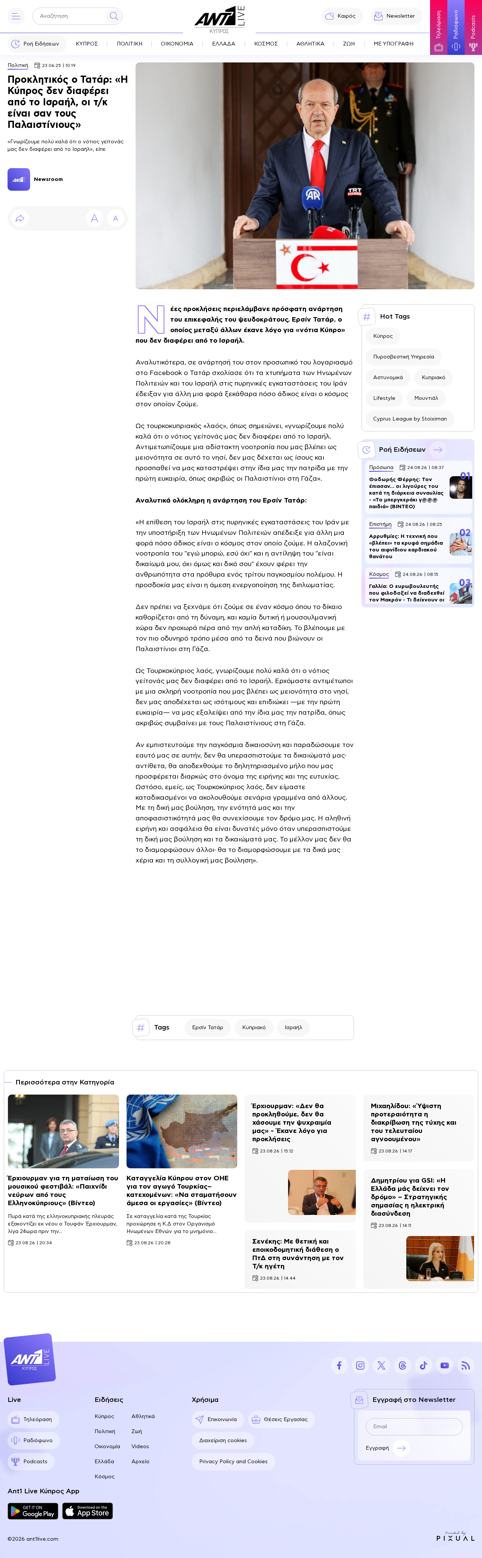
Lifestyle (384, 398)
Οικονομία (107, 1446)
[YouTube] (444, 1365)
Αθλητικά (143, 1416)
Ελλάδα (104, 1461)
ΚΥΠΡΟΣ (87, 44)
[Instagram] (360, 1365)
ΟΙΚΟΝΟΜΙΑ (177, 44)
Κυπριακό (254, 1027)
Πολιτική (18, 65)
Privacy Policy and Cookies (233, 1461)
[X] (381, 1365)
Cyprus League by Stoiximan (410, 419)
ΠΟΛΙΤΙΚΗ (129, 44)
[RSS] (465, 1365)
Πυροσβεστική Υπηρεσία (403, 357)
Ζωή (136, 1431)
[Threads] (402, 1365)
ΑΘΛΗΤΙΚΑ (310, 44)
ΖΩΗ (349, 44)
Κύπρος (383, 336)
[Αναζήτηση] (114, 16)
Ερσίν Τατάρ (207, 1027)
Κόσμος (104, 1476)
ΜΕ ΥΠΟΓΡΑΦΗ (393, 44)
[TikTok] (423, 1365)
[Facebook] (339, 1365)
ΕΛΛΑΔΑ (223, 44)
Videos (140, 1446)
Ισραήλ (293, 1027)
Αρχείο (140, 1461)
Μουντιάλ (426, 398)
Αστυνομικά (388, 377)
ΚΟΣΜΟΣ (266, 44)
